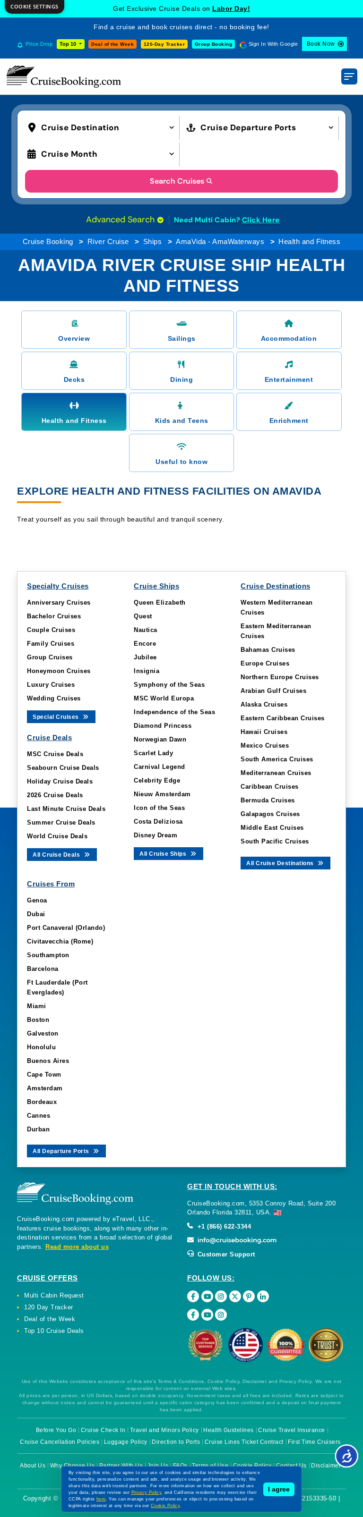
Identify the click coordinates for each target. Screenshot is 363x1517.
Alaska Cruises (264, 704)
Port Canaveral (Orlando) (66, 927)
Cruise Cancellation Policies (59, 1442)
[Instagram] (221, 1296)
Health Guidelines (228, 1430)
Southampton (48, 955)
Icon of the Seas (159, 807)
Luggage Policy (125, 1442)
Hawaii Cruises (264, 731)
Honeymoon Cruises (59, 670)
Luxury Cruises (51, 684)
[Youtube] (207, 1296)
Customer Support (225, 1254)
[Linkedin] (263, 1296)
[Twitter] (235, 1296)
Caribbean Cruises (270, 786)
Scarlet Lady (153, 753)
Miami (36, 1006)
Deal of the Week (112, 44)
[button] (103, 126)
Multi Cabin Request (54, 1295)
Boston (38, 1019)
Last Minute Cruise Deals (66, 808)
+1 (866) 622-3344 (223, 1226)
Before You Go (56, 1430)
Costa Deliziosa (158, 821)
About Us (32, 1465)
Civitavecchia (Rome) (60, 941)
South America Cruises (277, 759)
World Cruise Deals (57, 836)
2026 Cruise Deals (55, 795)
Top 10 (69, 44)
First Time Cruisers (314, 1442)
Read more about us (77, 1246)
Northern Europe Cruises (280, 677)
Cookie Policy (165, 1505)
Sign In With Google (273, 44)
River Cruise (108, 241)
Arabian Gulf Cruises (273, 690)
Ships (152, 241)
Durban (38, 1129)
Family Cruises (50, 643)
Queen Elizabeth (160, 602)
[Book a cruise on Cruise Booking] (64, 76)
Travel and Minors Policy (164, 1430)
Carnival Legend (159, 766)
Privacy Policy (146, 1492)
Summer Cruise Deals (61, 822)
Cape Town (44, 1074)
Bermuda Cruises (268, 800)
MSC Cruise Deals (55, 754)
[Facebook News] (193, 1315)
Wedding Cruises (54, 698)
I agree (279, 1489)
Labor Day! (231, 8)
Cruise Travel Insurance (291, 1430)
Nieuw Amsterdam (162, 794)
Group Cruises (50, 657)
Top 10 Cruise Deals (54, 1330)
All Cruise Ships (163, 854)
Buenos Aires (48, 1060)
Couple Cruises (51, 629)
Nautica (145, 629)
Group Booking (214, 44)
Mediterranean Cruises (276, 772)
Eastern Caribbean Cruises (283, 718)
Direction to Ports (176, 1442)
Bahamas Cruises (268, 649)
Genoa (37, 900)
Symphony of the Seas (169, 684)
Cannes (38, 1115)
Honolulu (41, 1047)
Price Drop (39, 44)
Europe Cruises (265, 663)
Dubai (36, 914)
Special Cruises (56, 717)
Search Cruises (177, 181)
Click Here (261, 220)
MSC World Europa (164, 698)
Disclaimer (326, 1465)
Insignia (146, 670)
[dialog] (34, 7)
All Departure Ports (62, 1151)
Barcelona (43, 968)
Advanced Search (121, 219)
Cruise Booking (48, 241)
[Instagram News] (221, 1315)
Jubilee (145, 657)
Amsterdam (45, 1088)
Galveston (43, 1033)
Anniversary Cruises (59, 602)
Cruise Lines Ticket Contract (244, 1442)
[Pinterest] (249, 1296)
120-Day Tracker (164, 44)
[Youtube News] (207, 1315)
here (101, 1499)
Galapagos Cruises (270, 813)
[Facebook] (193, 1296)
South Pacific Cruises (275, 841)
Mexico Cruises (265, 745)
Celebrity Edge (157, 780)
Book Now (321, 44)
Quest (143, 616)
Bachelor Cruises (54, 616)
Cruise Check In (103, 1430)
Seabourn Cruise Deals (63, 767)
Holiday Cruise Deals (60, 781)
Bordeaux (42, 1101)
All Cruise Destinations (280, 863)
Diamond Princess (162, 725)
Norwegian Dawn (160, 739)
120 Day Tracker (48, 1307)
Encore (145, 643)
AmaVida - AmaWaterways (220, 241)
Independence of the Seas (174, 712)
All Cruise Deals (57, 854)
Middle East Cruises (272, 827)
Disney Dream (155, 835)
